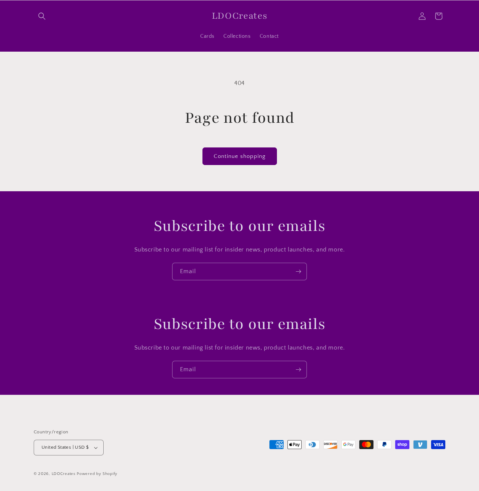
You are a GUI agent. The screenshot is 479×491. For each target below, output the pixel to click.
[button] (42, 16)
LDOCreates (64, 474)
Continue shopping (240, 156)
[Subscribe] (298, 271)
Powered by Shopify (97, 474)
